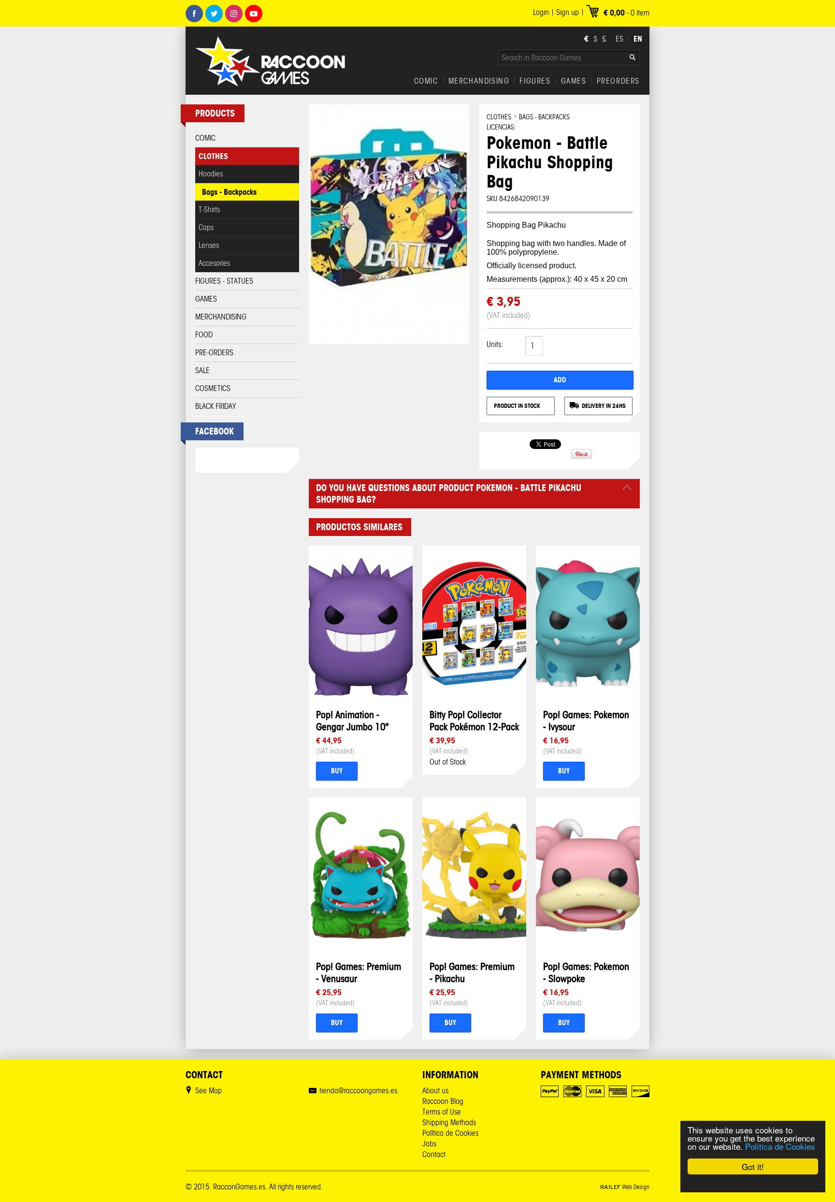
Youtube (253, 13)
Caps (206, 227)
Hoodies (211, 173)
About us (435, 1090)
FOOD (204, 334)
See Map (208, 1090)
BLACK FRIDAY (215, 406)
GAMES (574, 81)
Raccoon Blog (442, 1101)
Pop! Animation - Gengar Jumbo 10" (352, 721)
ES (619, 38)
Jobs (429, 1143)
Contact (434, 1154)
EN (637, 38)
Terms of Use (441, 1111)
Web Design (624, 1186)
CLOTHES (213, 156)
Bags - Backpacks (229, 192)
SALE (202, 370)
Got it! (753, 1166)
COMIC (426, 81)
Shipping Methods (449, 1122)
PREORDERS (618, 81)
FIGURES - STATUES (224, 281)
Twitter (214, 13)
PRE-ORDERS (214, 352)
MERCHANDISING (479, 81)
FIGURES (534, 81)
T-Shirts (209, 209)
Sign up (567, 12)
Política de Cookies (780, 1146)
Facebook (194, 13)
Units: (495, 344)
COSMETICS (212, 388)
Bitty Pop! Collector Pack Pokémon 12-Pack (474, 721)
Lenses (209, 245)
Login (541, 12)
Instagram (234, 13)
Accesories (214, 263)
